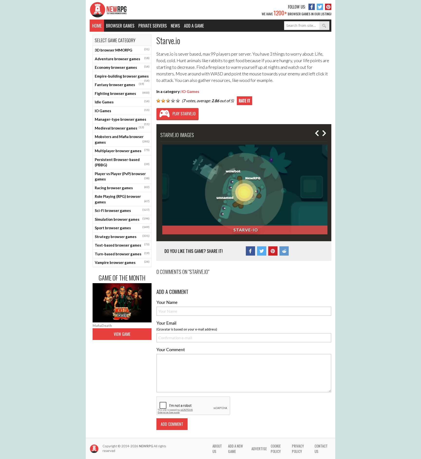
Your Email (166, 323)
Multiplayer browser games (122, 150)
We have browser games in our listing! (296, 13)
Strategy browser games (122, 236)
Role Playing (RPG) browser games (122, 199)
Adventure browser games (122, 58)
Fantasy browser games (119, 84)
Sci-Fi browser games (122, 210)
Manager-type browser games (122, 120)
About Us (217, 448)
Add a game (194, 25)
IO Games (122, 110)
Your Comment (170, 349)
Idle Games (122, 101)
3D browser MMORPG (122, 49)
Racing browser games (122, 187)
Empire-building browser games (122, 77)
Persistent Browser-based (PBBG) (122, 162)
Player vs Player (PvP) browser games (122, 176)
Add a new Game (235, 448)
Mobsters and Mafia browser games (122, 139)
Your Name (167, 302)
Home (97, 25)
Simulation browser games (122, 219)
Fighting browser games (122, 93)
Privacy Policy (298, 448)
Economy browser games (122, 67)
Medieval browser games (119, 127)
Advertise (259, 448)
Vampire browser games (122, 262)
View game (122, 334)
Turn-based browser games (122, 253)
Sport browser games (122, 227)
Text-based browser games (122, 244)
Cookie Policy (276, 448)
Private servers (152, 25)
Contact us (321, 448)
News (175, 25)
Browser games (120, 25)
